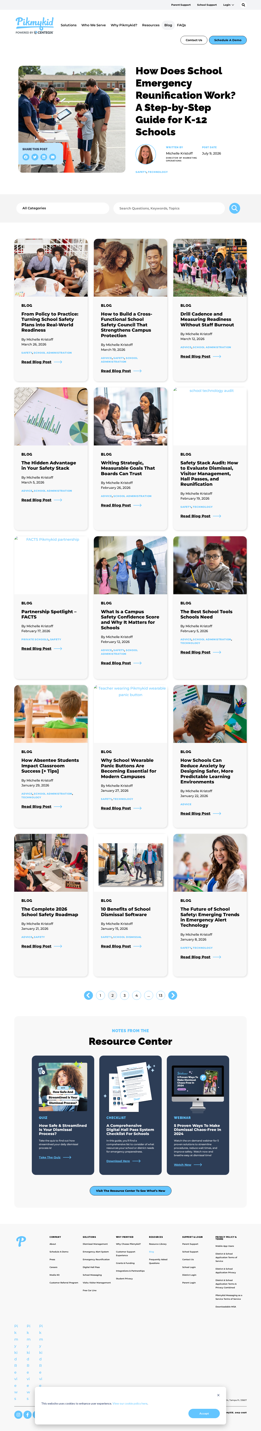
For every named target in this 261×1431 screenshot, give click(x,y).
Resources (150, 25)
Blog (168, 25)
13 (160, 994)
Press (52, 1259)
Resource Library (158, 1244)
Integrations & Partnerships (130, 1271)
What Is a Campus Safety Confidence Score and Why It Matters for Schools (130, 620)
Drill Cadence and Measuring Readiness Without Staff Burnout (207, 319)
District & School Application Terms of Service (226, 1257)
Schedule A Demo (227, 40)
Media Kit (55, 1275)
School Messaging (92, 1275)
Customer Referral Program (64, 1282)
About (53, 1244)
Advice (106, 358)
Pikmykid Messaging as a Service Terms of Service (229, 1297)
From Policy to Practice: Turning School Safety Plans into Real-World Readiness (49, 322)
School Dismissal (127, 937)
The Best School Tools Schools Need (206, 614)
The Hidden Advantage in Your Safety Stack (48, 465)
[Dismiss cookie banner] (218, 1395)
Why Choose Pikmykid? (128, 1244)
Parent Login (189, 1282)
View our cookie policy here (130, 1403)
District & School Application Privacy (226, 1271)
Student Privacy (124, 1278)
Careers (53, 1267)
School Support (207, 4)
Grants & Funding (125, 1263)
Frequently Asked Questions (158, 1261)
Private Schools (35, 639)
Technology (158, 171)
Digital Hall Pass (91, 1267)
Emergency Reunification (96, 1259)
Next (172, 995)
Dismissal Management (95, 1244)
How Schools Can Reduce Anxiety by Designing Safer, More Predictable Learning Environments (206, 771)
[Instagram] (18, 1415)
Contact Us (194, 40)
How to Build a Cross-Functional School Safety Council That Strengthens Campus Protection (126, 324)
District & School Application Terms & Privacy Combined (226, 1284)
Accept (204, 1413)
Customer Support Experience (125, 1253)
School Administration (53, 352)
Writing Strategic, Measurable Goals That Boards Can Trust (128, 468)
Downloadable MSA (226, 1306)
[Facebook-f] (27, 1415)
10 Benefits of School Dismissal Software (125, 911)
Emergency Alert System (96, 1251)
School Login (189, 1267)
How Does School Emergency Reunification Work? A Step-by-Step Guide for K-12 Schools (186, 101)
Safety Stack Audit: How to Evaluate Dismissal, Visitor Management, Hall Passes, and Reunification (209, 473)
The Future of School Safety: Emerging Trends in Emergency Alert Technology (209, 917)
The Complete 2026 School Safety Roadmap (49, 911)
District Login (189, 1275)
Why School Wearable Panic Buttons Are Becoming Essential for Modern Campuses (128, 768)
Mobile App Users (225, 1246)
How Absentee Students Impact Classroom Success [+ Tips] (50, 766)
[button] (25, 157)
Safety (141, 171)
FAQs (181, 25)
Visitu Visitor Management (97, 1282)
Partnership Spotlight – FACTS (48, 614)
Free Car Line (89, 1290)
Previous (88, 995)
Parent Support (181, 4)
